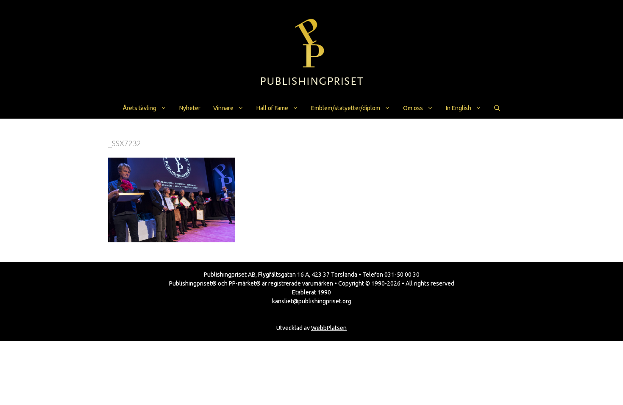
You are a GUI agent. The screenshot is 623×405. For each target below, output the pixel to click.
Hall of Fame (272, 108)
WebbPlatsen (329, 328)
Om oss (413, 108)
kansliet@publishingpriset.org (311, 301)
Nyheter (189, 108)
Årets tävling (139, 108)
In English (458, 108)
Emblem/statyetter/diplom (345, 108)
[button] (497, 108)
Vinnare (223, 108)
